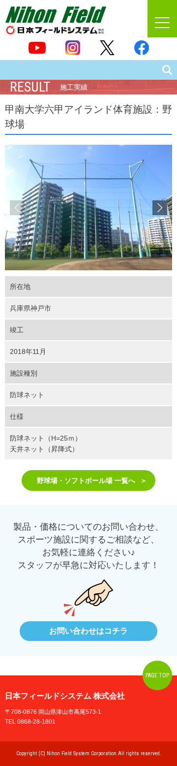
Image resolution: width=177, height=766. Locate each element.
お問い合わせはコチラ (88, 631)
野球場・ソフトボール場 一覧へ (86, 480)
